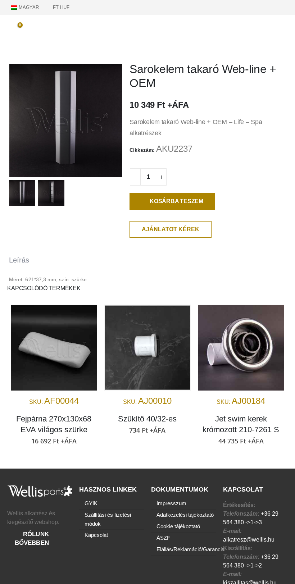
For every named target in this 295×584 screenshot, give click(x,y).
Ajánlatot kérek (170, 229)
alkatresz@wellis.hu (248, 540)
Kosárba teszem (176, 201)
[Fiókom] (284, 7)
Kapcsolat (96, 535)
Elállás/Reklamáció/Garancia (190, 549)
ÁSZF (163, 538)
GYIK (91, 503)
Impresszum (171, 503)
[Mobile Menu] (288, 28)
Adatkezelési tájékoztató (185, 515)
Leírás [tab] (19, 260)
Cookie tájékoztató (178, 526)
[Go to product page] (54, 348)
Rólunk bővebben (33, 538)
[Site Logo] (147, 30)
